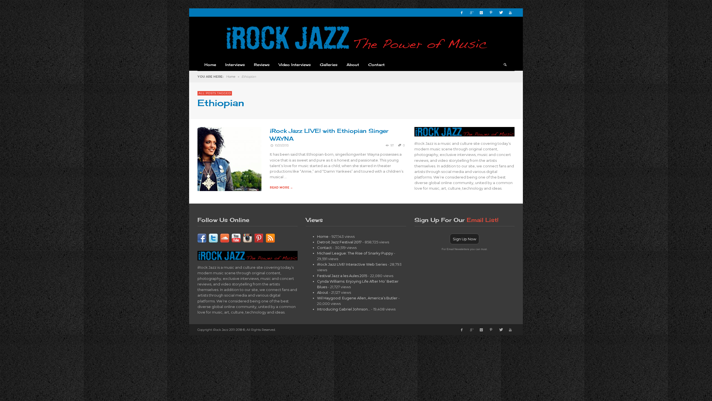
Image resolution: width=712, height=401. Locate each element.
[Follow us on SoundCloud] (224, 237)
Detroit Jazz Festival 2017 (339, 242)
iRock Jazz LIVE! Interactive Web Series (352, 264)
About (322, 292)
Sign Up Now (464, 239)
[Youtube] (510, 12)
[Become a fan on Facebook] (201, 237)
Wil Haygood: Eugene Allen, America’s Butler (357, 298)
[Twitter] (500, 12)
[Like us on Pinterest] (258, 237)
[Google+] (471, 12)
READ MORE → (281, 187)
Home (230, 77)
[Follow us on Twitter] (213, 237)
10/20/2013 (282, 145)
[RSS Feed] (270, 237)
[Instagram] (481, 12)
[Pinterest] (491, 12)
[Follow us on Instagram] (247, 237)
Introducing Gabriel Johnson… (343, 309)
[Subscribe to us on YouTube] (236, 237)
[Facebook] (462, 12)
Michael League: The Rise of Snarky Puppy (355, 253)
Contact (324, 247)
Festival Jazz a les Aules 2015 (342, 275)
